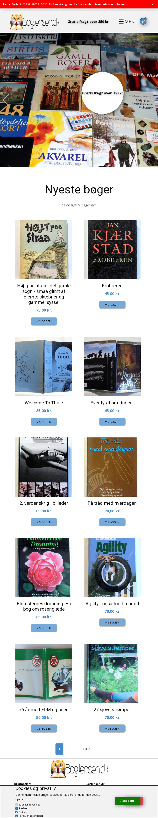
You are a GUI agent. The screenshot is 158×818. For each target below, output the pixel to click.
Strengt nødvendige (29, 804)
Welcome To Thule (44, 403)
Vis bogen (44, 321)
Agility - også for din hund (112, 603)
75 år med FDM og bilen (44, 709)
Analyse (23, 808)
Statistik (23, 812)
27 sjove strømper (112, 709)
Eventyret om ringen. (112, 403)
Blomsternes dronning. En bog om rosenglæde (44, 606)
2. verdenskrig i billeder (43, 503)
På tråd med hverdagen (112, 503)
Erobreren (112, 285)
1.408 (86, 749)
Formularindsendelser (31, 815)
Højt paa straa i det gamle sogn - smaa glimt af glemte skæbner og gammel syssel (44, 294)
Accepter (127, 801)
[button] (6, 100)
